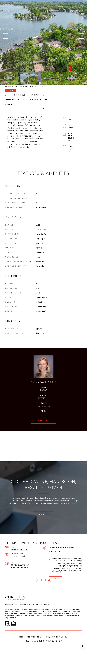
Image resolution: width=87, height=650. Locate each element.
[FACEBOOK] (38, 580)
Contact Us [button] (43, 514)
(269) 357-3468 (43, 398)
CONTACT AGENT (43, 421)
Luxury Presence (60, 636)
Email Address (56, 551)
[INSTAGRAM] (43, 580)
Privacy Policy (60, 572)
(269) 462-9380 (18, 556)
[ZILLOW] (49, 580)
